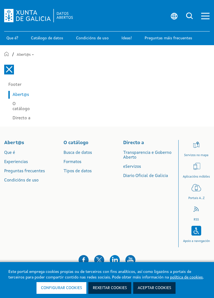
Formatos (72, 162)
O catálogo (21, 106)
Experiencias (16, 162)
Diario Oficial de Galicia (145, 176)
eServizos (132, 167)
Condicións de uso (21, 180)
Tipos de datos (78, 171)
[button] (205, 16)
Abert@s (24, 55)
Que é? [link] (12, 38)
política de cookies (186, 277)
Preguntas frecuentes (24, 171)
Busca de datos (78, 153)
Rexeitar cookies (110, 288)
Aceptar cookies (154, 288)
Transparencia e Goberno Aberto (147, 155)
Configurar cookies (61, 288)
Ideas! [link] (126, 38)
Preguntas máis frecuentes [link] (168, 38)
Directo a (21, 118)
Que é (9, 153)
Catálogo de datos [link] (47, 38)
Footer (14, 85)
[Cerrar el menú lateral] (9, 69)
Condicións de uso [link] (92, 38)
